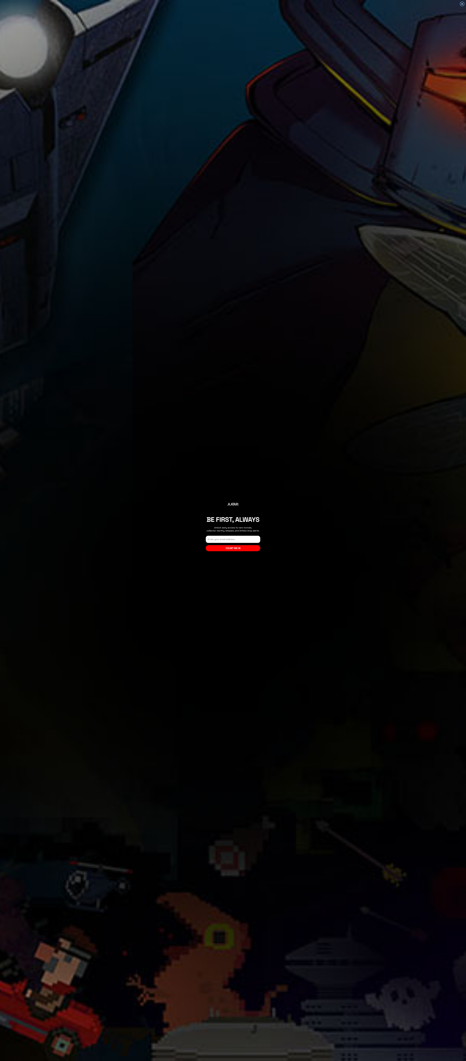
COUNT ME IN (233, 548)
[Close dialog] (462, 4)
